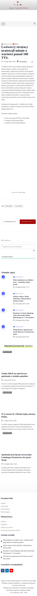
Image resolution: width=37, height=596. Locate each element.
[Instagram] (18, 4)
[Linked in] (7, 570)
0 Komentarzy (23, 61)
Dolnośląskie (9, 206)
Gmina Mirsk (18, 206)
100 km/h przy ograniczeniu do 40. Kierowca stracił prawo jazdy (23, 332)
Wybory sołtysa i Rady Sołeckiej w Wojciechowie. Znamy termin (22, 299)
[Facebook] (15, 4)
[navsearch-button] (34, 24)
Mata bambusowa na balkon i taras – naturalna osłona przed (23, 282)
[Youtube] (21, 4)
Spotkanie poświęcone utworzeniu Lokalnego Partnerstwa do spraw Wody (16, 457)
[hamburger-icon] (3, 24)
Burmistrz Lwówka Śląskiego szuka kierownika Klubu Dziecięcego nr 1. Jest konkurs (23, 315)
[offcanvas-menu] (18, 2)
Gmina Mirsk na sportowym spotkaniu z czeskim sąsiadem (14, 374)
